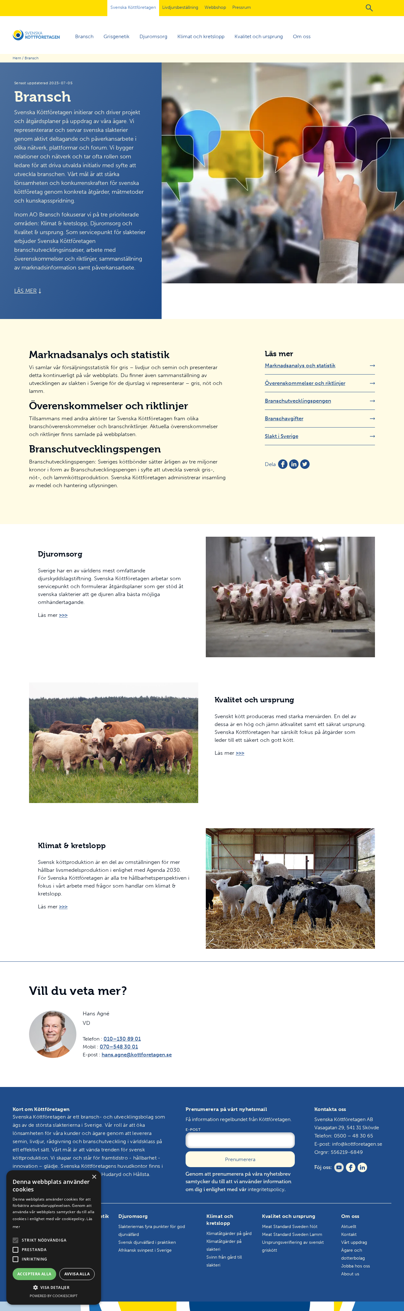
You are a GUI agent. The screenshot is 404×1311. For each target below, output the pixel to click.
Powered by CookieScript (54, 1296)
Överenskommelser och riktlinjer (305, 383)
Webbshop (215, 7)
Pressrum (241, 7)
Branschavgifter (284, 418)
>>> (63, 615)
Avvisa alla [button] (77, 1274)
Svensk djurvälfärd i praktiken (147, 1242)
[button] (15, 1240)
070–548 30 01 (119, 1046)
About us (350, 1274)
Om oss (302, 36)
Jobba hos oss (355, 1266)
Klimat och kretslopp (200, 36)
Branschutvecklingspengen (298, 401)
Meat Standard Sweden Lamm (292, 1234)
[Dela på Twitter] (305, 464)
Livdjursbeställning (180, 7)
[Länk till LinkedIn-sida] (361, 1167)
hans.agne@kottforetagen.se (137, 1054)
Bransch (84, 36)
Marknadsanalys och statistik (300, 365)
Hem (17, 58)
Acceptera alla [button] (34, 1274)
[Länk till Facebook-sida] (349, 1167)
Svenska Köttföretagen (133, 7)
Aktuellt (348, 1226)
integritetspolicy (266, 1189)
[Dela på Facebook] (283, 464)
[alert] (53, 1237)
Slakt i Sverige (281, 436)
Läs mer (25, 290)
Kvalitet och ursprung (259, 36)
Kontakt (349, 1234)
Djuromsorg (153, 36)
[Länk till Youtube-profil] (338, 1167)
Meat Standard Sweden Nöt (290, 1226)
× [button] (94, 1177)
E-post (193, 1129)
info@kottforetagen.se (357, 1144)
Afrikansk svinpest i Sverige (145, 1250)
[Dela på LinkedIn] (294, 464)
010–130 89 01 (122, 1039)
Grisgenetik (116, 36)
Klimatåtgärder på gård (229, 1233)
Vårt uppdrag (354, 1242)
